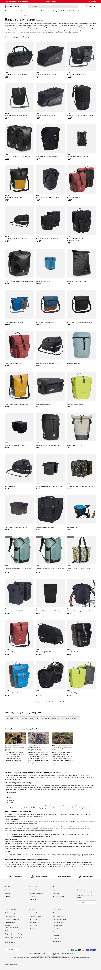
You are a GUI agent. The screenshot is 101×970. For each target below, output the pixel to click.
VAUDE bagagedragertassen (69, 718)
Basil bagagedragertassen (30, 718)
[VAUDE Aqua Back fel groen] (81, 675)
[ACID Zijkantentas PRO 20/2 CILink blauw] (50, 263)
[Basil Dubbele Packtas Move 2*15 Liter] (19, 593)
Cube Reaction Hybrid (59, 919)
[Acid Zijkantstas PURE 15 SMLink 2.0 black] (19, 263)
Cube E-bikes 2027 (34, 925)
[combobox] (53, 6)
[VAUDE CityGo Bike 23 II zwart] (81, 97)
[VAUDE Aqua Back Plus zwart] (50, 220)
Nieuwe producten (34, 913)
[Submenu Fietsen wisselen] (27, 11)
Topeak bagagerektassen (49, 718)
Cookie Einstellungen (11, 922)
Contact (7, 896)
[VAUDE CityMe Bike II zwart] (81, 304)
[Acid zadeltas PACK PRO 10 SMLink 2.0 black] (81, 263)
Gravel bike (56, 929)
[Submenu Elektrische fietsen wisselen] (18, 11)
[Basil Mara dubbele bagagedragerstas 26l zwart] (19, 509)
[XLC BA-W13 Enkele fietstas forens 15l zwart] (50, 593)
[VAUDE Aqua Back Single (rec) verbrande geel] (19, 386)
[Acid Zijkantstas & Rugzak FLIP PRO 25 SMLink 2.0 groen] (50, 550)
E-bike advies (57, 893)
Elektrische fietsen (11, 11)
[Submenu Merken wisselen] (84, 11)
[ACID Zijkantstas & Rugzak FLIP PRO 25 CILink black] (81, 138)
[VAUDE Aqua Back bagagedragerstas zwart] (81, 56)
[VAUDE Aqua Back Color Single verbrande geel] (19, 179)
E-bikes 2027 (33, 919)
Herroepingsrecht (10, 916)
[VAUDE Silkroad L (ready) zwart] (19, 468)
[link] (37, 702)
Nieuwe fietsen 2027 (35, 916)
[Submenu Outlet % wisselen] (76, 11)
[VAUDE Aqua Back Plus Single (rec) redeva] (19, 345)
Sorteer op (8, 37)
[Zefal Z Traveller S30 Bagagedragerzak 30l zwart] (50, 179)
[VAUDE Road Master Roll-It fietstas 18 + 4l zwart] (50, 138)
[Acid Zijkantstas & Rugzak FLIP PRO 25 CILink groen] (19, 550)
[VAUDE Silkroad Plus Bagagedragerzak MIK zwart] (50, 345)
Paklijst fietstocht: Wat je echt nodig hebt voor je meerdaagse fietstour (62, 748)
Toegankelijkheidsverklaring (13, 934)
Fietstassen (19, 15)
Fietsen (23, 11)
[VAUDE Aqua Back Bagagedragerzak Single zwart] (19, 97)
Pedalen (55, 932)
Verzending (32, 896)
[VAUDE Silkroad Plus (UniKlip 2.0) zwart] (50, 634)
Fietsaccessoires (11, 15)
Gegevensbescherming (12, 919)
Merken (80, 11)
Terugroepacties (10, 942)
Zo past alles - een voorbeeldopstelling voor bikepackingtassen (36, 748)
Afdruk (7, 930)
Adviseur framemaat (59, 896)
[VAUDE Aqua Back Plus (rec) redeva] (81, 179)
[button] (90, 6)
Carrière (7, 893)
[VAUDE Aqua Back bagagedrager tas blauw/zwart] (19, 304)
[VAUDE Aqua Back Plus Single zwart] (81, 220)
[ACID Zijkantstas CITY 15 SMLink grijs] (81, 345)
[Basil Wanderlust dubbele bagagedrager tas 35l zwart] (81, 468)
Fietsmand (56, 935)
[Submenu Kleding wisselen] (58, 11)
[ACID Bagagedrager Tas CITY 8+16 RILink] (19, 56)
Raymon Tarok (57, 925)
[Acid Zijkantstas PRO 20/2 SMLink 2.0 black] (19, 138)
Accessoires (33, 11)
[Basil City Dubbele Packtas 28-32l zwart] (50, 468)
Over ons (7, 890)
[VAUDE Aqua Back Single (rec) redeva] (19, 634)
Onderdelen (45, 11)
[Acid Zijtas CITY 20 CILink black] (50, 427)
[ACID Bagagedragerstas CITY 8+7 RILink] (50, 97)
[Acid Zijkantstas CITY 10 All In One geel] (81, 550)
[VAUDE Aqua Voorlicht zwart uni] (50, 675)
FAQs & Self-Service (35, 890)
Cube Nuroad (57, 913)
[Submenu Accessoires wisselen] (39, 11)
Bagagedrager (57, 941)
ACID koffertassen (12, 718)
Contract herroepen (11, 913)
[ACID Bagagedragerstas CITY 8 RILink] (50, 56)
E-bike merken (33, 929)
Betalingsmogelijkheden (36, 893)
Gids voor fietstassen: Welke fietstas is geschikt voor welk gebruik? (14, 748)
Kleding (54, 11)
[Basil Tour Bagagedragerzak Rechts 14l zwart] (50, 509)
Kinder (63, 11)
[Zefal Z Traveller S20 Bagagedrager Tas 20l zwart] (81, 593)
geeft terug (32, 899)
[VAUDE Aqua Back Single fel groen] (81, 386)
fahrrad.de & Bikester (13, 964)
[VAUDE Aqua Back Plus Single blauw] (19, 675)
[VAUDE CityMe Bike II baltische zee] (50, 304)
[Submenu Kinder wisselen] (66, 11)
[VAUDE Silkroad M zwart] (19, 220)
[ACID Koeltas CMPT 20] (81, 509)
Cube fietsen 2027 (34, 922)
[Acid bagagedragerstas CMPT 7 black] (50, 386)
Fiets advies (56, 890)
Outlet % (71, 11)
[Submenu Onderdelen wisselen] (50, 11)
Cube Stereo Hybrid (59, 922)
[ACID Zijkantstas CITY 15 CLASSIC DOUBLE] (19, 427)
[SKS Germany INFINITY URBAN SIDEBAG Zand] (81, 427)
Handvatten (56, 938)
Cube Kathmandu (58, 916)
